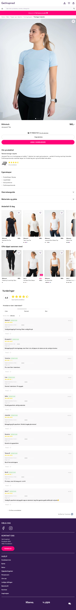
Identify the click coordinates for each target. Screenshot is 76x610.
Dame (3, 17)
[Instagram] (11, 528)
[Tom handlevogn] (73, 3)
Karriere (4, 590)
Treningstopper (27, 17)
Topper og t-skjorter (16, 17)
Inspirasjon (5, 593)
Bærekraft (4, 586)
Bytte (3, 564)
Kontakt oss (7, 548)
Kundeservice (6, 560)
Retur (3, 567)
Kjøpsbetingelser (7, 571)
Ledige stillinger (6, 582)
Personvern (5, 575)
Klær (7, 17)
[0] (69, 3)
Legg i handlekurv (38, 142)
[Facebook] (3, 528)
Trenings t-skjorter (39, 17)
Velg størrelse (38, 137)
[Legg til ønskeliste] (73, 21)
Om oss (3, 578)
